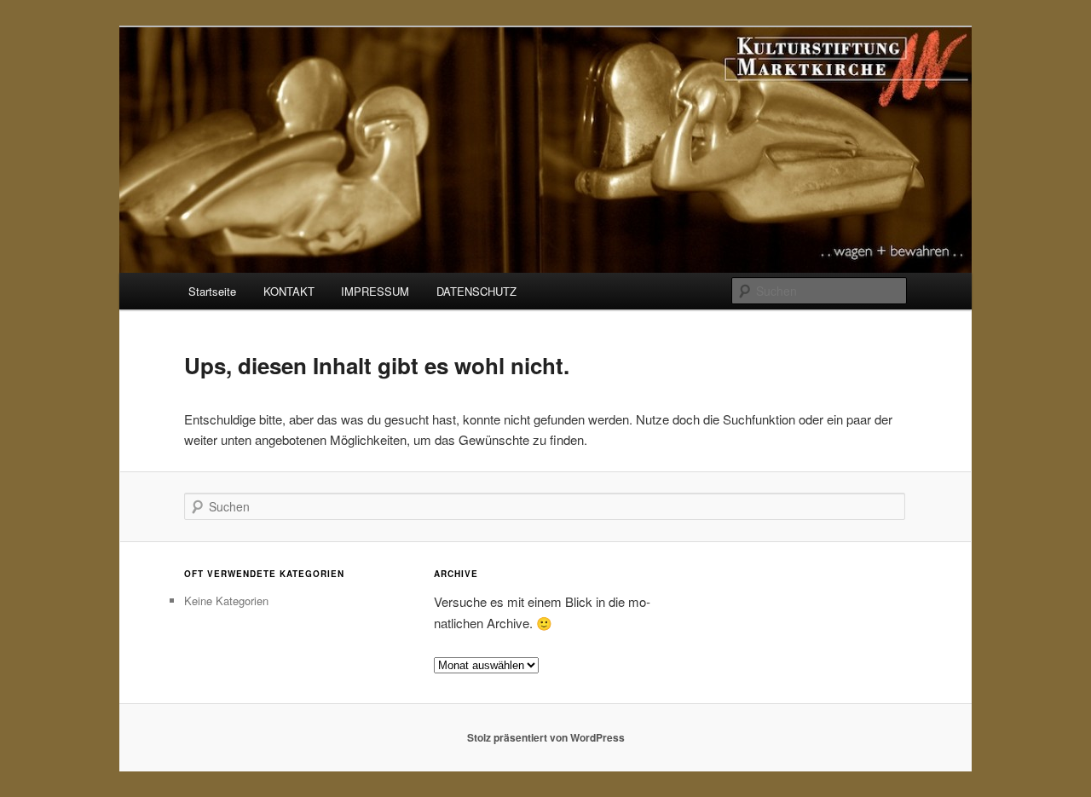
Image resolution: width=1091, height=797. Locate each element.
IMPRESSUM (375, 291)
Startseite (212, 291)
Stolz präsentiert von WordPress (546, 737)
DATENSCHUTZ (476, 291)
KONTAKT (289, 291)
